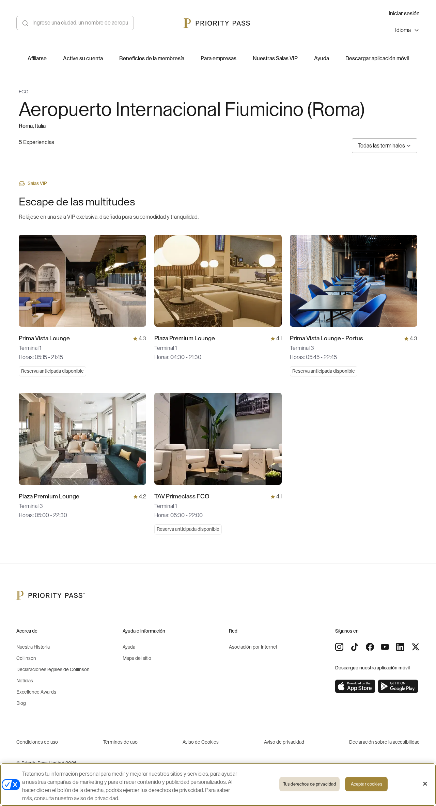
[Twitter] (415, 647)
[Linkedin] (400, 647)
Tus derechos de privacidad (309, 784)
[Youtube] (385, 647)
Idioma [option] (403, 30)
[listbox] (407, 31)
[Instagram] (339, 647)
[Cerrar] (425, 783)
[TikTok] (355, 647)
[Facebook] (370, 647)
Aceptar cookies (366, 784)
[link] (355, 686)
